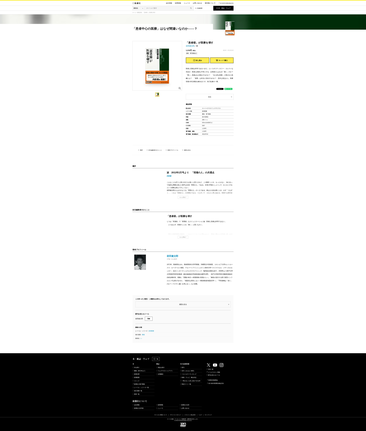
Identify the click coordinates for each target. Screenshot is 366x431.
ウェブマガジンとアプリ (165, 371)
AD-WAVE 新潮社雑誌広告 (227, 3)
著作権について (210, 3)
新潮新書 (136, 377)
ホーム (134, 12)
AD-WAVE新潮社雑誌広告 (216, 383)
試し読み (199, 60)
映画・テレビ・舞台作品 (189, 377)
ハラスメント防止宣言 (190, 415)
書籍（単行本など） (140, 371)
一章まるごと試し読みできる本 (191, 381)
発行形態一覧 (138, 391)
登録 (148, 318)
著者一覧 (136, 394)
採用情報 (178, 3)
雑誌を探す (161, 367)
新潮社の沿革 (185, 405)
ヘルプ (200, 415)
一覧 (157, 359)
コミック (136, 381)
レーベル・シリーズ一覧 (141, 387)
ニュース (187, 3)
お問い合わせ (197, 3)
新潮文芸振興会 (213, 380)
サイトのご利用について (160, 415)
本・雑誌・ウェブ (224, 8)
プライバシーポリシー (175, 415)
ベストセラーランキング (189, 374)
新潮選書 (151, 331)
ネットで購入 (223, 60)
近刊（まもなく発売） (188, 371)
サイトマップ (208, 415)
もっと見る (182, 197)
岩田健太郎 (190, 46)
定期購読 (160, 374)
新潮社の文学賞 (138, 408)
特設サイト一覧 (186, 384)
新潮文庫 (136, 374)
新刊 (183, 367)
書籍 (143, 334)
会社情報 (169, 3)
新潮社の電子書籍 (139, 384)
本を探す (136, 367)
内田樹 (169, 176)
